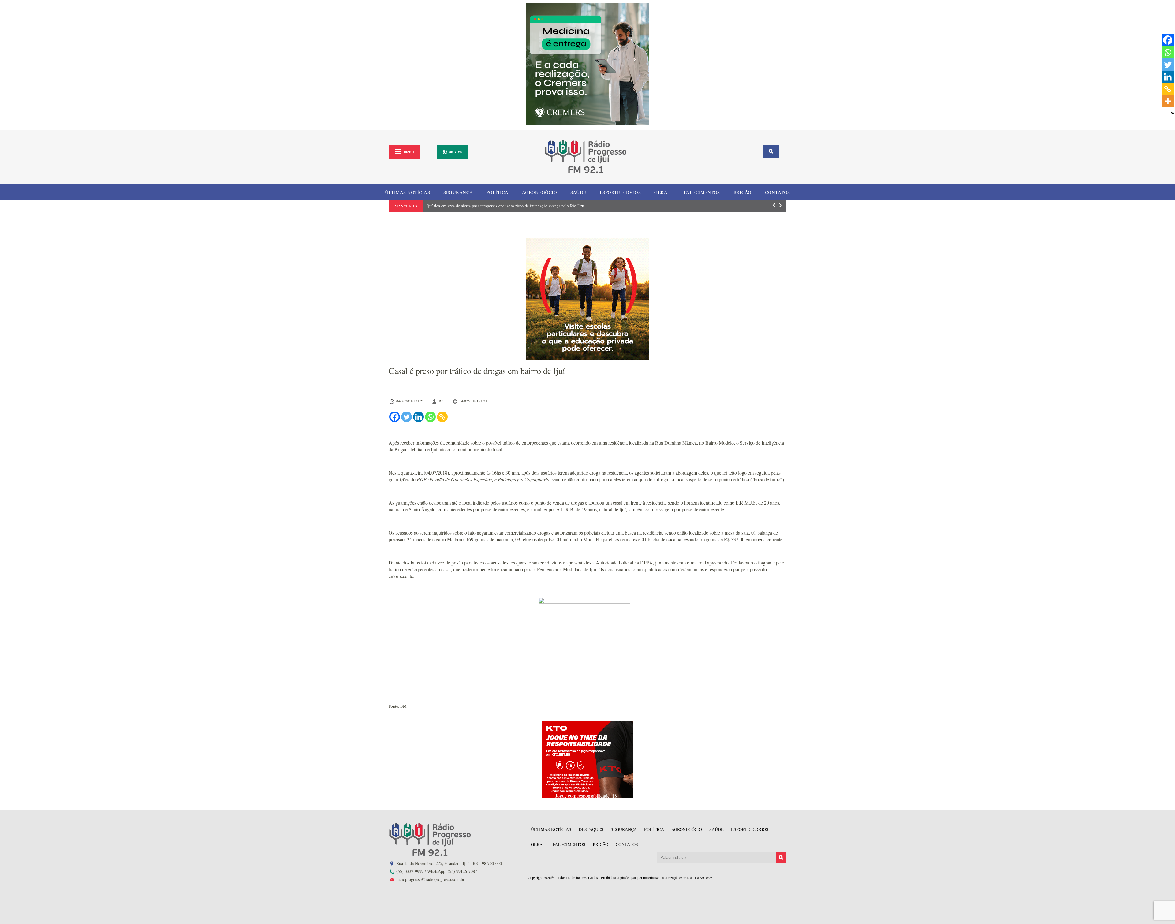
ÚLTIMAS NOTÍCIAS (407, 192)
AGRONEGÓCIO (539, 192)
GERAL (662, 192)
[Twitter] (406, 417)
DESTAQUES (591, 829)
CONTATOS (777, 192)
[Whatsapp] (430, 417)
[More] (1168, 101)
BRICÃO (742, 192)
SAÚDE (578, 192)
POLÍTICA (498, 192)
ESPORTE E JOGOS (620, 192)
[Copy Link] (442, 417)
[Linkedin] (418, 417)
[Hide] (1172, 113)
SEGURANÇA (458, 192)
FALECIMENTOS (702, 192)
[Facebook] (394, 417)
